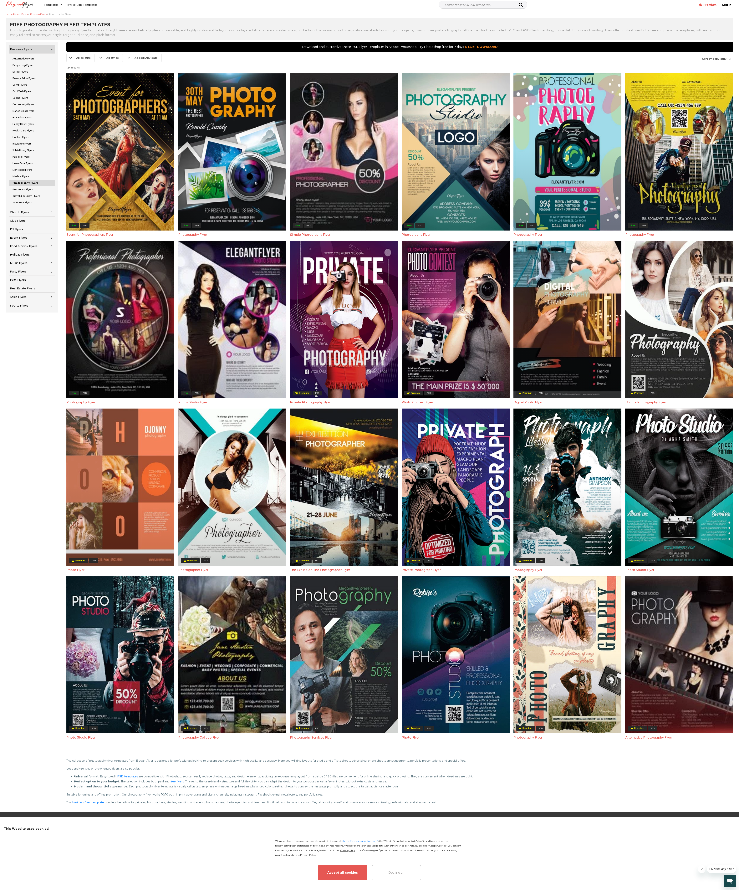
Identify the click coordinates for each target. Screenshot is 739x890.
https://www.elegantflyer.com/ (360, 841)
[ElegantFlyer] (20, 4)
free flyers (177, 781)
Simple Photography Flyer (310, 234)
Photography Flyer (192, 234)
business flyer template (88, 802)
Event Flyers (19, 237)
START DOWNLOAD (481, 47)
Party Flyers (18, 271)
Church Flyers (19, 212)
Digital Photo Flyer (528, 402)
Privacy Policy (308, 854)
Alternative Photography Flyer (648, 737)
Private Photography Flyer (310, 402)
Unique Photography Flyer (645, 402)
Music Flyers (19, 263)
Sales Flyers (18, 297)
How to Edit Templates (81, 5)
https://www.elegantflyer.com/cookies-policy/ (380, 850)
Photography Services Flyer (311, 737)
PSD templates (127, 776)
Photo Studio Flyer (192, 402)
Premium (709, 5)
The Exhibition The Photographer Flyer (320, 570)
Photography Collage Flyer (199, 737)
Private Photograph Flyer (421, 570)
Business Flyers (21, 49)
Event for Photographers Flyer (89, 234)
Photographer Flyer (193, 570)
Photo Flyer (75, 570)
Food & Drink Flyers (24, 246)
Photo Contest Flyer (417, 402)
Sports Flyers (19, 305)
